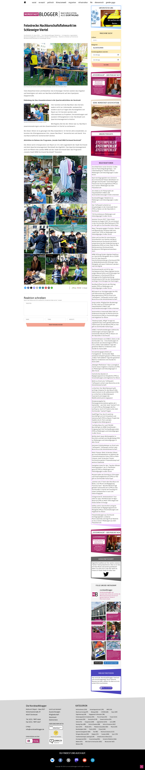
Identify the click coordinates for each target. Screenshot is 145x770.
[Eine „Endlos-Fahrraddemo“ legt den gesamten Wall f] (113, 611)
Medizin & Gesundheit (101, 726)
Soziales (46, 36)
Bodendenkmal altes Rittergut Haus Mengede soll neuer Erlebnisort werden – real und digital (105, 264)
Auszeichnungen (54, 712)
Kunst (79, 726)
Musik (114, 726)
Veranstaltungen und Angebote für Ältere (105, 316)
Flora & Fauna (102, 717)
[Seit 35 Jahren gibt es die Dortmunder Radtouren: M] (113, 650)
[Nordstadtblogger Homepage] (25, 3)
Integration (66, 35)
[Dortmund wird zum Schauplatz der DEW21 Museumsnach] (113, 630)
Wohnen (79, 744)
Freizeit (113, 717)
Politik (92, 729)
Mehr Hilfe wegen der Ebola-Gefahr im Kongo (105, 501)
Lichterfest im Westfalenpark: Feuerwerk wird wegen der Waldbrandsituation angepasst (103, 396)
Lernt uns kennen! (55, 709)
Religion (95, 734)
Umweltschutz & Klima (104, 736)
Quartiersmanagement (30, 36)
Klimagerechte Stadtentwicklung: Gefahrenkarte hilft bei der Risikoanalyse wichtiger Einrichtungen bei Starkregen (106, 279)
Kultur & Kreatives (109, 724)
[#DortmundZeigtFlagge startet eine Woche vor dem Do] (98, 630)
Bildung (94, 712)
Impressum (52, 717)
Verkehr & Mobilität (109, 739)
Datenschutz (53, 720)
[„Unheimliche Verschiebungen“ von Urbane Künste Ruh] (98, 650)
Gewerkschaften (105, 719)
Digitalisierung (81, 714)
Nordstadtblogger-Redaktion (53, 35)
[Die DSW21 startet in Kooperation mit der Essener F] (98, 611)
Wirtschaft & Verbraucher (93, 741)
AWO (109, 709)
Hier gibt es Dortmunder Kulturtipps (106, 225)
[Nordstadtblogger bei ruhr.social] (77, 760)
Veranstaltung (53, 36)
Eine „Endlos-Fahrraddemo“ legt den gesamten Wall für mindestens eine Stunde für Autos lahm (104, 347)
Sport (115, 734)
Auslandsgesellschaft (97, 709)
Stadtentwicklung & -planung (85, 736)
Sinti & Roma (40, 36)
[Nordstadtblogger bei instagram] (93, 760)
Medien (88, 726)
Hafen (79, 722)
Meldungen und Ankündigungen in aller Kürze (103, 215)
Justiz (112, 722)
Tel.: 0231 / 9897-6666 (33, 719)
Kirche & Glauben (94, 724)
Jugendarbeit (73, 35)
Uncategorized (81, 739)
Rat (95, 731)
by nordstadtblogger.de (72, 766)
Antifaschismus (81, 709)
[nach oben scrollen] (141, 766)
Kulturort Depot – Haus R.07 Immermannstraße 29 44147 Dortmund (35, 711)
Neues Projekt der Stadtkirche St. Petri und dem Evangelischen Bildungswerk (105, 420)
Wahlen (79, 741)
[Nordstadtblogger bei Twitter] (68, 760)
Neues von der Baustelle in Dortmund (105, 334)
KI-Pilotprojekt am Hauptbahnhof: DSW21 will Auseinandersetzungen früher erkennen (105, 193)
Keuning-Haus (81, 724)
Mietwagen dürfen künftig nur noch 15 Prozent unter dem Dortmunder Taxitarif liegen (105, 409)
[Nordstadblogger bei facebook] (60, 760)
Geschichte (92, 719)
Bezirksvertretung (82, 712)
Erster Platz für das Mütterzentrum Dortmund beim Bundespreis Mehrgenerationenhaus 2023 (105, 248)
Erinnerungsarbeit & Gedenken (85, 717)
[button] (25, 288)
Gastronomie (80, 719)
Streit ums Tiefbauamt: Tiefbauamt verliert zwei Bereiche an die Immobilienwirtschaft (104, 297)
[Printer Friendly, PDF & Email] (79, 288)
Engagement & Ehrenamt (97, 714)
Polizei (102, 729)
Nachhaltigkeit (81, 729)
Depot (114, 712)
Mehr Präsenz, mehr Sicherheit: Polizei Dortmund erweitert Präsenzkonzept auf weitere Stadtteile (105, 459)
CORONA (104, 712)
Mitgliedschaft (54, 714)
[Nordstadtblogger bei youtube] (85, 760)
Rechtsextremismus (107, 731)
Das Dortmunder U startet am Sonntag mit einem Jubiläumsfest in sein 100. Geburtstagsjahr (105, 490)
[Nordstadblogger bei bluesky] (52, 760)
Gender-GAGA (110, 2)
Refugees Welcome (82, 734)
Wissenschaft (109, 741)
